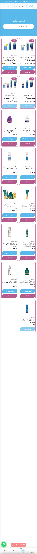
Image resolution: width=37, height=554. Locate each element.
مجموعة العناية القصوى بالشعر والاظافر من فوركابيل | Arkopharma (27, 59)
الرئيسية (23, 17)
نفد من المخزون (27, 105)
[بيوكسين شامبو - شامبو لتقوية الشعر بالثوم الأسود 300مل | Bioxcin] (27, 118)
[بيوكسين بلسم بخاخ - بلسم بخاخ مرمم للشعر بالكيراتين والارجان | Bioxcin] (27, 232)
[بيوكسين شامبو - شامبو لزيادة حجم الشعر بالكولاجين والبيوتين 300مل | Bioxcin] (9, 118)
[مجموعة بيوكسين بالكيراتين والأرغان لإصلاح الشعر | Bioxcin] (9, 194)
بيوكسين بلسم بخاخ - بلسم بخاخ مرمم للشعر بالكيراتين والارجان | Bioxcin (28, 244)
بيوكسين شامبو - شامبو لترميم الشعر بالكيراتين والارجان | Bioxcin (27, 282)
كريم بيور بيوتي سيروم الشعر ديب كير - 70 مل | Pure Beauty (10, 244)
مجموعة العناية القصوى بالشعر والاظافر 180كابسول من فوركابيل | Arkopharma (10, 59)
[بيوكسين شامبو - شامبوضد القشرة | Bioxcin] (27, 156)
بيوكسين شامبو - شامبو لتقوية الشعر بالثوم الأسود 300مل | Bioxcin (28, 130)
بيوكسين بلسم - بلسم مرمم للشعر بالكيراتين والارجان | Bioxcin (28, 206)
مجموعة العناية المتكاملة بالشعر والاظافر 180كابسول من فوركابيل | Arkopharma (10, 97)
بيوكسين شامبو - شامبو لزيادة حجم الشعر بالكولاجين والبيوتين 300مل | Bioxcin (9, 130)
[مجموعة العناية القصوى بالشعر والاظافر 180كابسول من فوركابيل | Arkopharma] (9, 46)
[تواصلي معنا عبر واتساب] (3, 544)
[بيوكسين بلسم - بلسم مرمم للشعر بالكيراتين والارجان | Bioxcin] (27, 194)
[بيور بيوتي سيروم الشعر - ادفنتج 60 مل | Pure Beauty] (9, 270)
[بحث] (26, 6)
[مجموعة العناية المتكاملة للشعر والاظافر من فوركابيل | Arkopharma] (27, 84)
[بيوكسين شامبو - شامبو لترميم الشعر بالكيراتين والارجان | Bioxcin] (27, 270)
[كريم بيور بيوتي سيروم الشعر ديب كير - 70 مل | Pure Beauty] (9, 232)
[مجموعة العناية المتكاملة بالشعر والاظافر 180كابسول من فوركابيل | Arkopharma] (9, 84)
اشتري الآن (27, 72)
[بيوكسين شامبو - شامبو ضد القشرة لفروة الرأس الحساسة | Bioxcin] (27, 308)
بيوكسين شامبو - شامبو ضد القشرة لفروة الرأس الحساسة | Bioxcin (27, 321)
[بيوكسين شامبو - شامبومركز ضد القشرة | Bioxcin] (9, 156)
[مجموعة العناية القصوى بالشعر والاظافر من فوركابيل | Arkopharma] (27, 46)
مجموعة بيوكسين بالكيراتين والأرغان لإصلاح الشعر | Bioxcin (10, 206)
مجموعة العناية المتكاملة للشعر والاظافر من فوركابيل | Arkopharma (28, 97)
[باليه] (32, 6)
